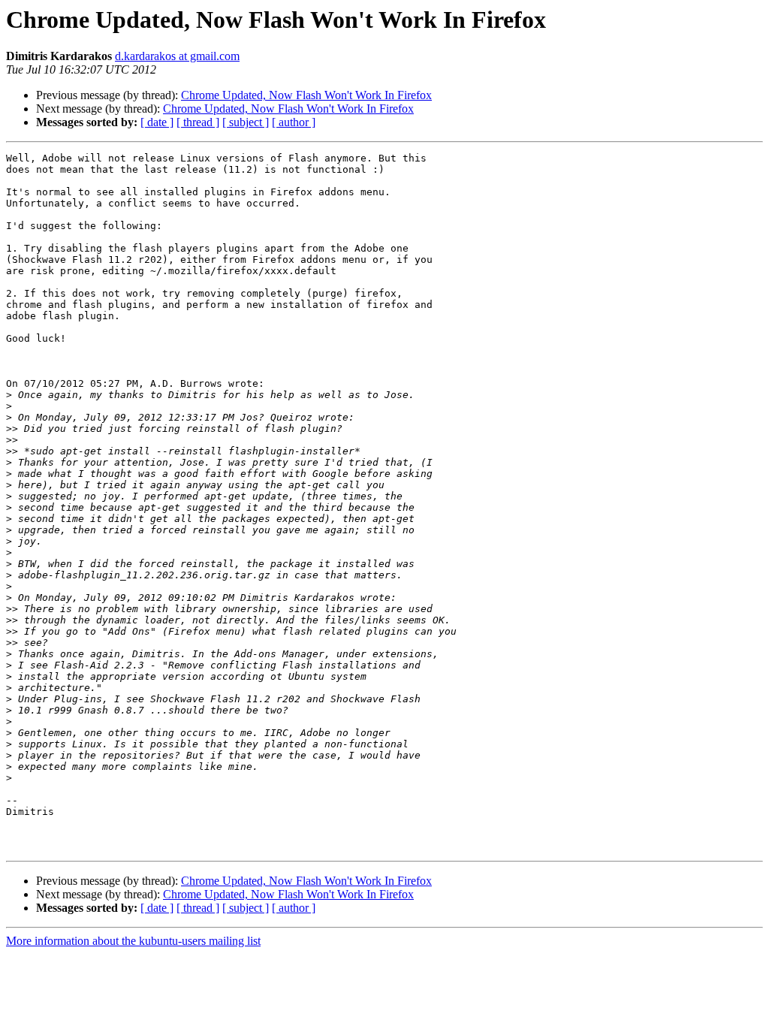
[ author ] (293, 122)
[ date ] (156, 122)
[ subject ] (245, 122)
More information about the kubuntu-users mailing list (133, 940)
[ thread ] (197, 122)
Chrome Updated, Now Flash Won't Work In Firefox (306, 95)
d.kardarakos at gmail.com (177, 56)
